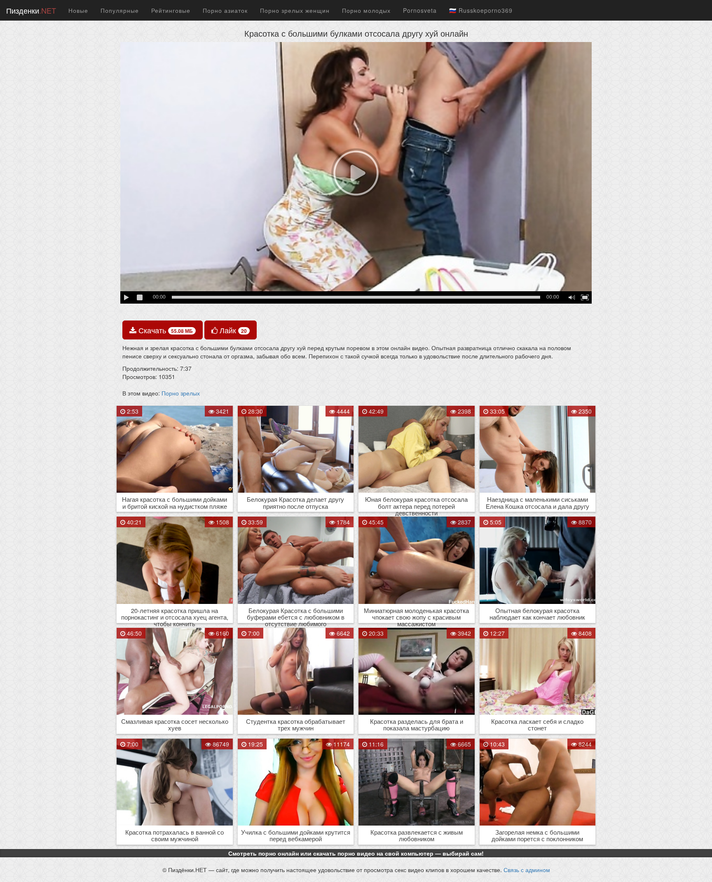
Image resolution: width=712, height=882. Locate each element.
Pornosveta (420, 10)
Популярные (120, 10)
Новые (78, 10)
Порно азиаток (225, 10)
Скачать (164, 330)
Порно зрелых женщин (295, 10)
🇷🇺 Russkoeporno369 (481, 10)
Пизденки (31, 10)
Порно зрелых (181, 393)
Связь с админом (527, 870)
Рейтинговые (170, 10)
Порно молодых (366, 10)
